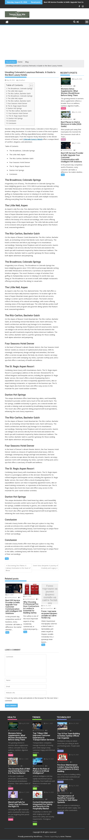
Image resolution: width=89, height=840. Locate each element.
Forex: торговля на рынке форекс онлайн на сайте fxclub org (49, 594)
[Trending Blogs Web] (7, 21)
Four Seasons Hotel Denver (17, 103)
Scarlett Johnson (12, 597)
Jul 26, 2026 (77, 112)
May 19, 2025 (49, 759)
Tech (34, 755)
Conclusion (12, 121)
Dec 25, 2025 (47, 606)
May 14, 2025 (49, 792)
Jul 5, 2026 (28, 596)
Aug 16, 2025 (74, 755)
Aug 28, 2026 (78, 79)
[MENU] (86, 21)
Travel (63, 139)
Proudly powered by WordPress (30, 836)
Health (63, 108)
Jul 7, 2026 (10, 595)
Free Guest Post (48, 608)
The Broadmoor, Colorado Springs (20, 88)
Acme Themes (65, 836)
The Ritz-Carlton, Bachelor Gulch (19, 93)
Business (60, 751)
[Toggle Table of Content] (30, 85)
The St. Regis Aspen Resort (17, 106)
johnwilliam (21, 80)
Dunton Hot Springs (15, 108)
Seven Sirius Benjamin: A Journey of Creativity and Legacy (45, 567)
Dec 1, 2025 (24, 759)
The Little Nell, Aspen (15, 91)
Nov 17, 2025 (25, 792)
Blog (7, 558)
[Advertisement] (44, 42)
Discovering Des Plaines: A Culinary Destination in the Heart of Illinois (18, 568)
